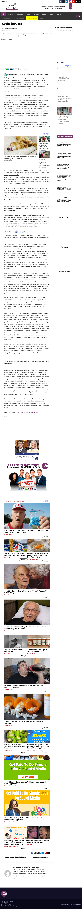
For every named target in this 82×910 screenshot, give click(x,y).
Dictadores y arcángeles (40, 857)
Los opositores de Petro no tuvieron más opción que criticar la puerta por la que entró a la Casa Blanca (63, 166)
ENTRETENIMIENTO (7, 18)
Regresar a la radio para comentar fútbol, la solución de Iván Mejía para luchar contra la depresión (64, 189)
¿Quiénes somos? (65, 904)
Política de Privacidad (75, 904)
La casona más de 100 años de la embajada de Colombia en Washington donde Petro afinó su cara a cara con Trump (64, 199)
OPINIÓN (44, 14)
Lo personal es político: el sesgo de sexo (27, 412)
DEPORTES (36, 14)
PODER (28, 14)
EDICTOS (59, 14)
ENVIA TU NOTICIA (32, 18)
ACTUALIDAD (20, 14)
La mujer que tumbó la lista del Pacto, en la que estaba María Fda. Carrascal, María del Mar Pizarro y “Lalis (64, 155)
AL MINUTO (10, 14)
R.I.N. (41, 18)
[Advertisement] (27, 429)
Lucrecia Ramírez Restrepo (10, 28)
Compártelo (23, 70)
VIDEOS (51, 14)
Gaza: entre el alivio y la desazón (16, 857)
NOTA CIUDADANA (20, 18)
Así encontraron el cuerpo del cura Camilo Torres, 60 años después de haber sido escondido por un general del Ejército (64, 177)
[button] (76, 16)
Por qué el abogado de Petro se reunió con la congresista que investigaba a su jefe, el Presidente (64, 145)
